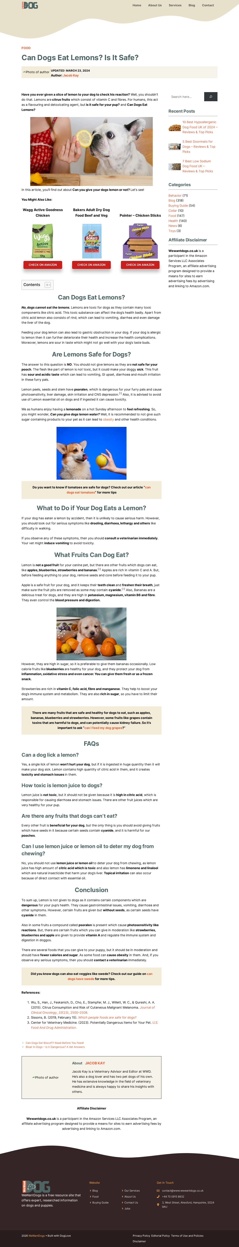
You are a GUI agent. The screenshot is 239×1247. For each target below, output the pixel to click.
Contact (208, 5)
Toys (172, 231)
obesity (108, 419)
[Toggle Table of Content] (46, 285)
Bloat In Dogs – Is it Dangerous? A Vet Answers (55, 1047)
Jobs (127, 1208)
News (172, 226)
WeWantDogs (37, 1235)
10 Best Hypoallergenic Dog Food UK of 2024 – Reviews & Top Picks (199, 127)
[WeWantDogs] (30, 5)
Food (26, 48)
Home (137, 5)
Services (175, 5)
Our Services (132, 1190)
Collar (172, 210)
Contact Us (131, 1202)
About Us (155, 5)
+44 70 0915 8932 (173, 1196)
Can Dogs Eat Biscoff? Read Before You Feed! (55, 1043)
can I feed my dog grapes (103, 728)
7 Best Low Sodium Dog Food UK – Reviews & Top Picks (197, 166)
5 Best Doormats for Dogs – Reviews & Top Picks (198, 147)
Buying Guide (178, 205)
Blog (192, 5)
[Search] (210, 96)
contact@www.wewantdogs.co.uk (182, 1190)
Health (173, 221)
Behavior (175, 195)
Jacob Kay (71, 75)
